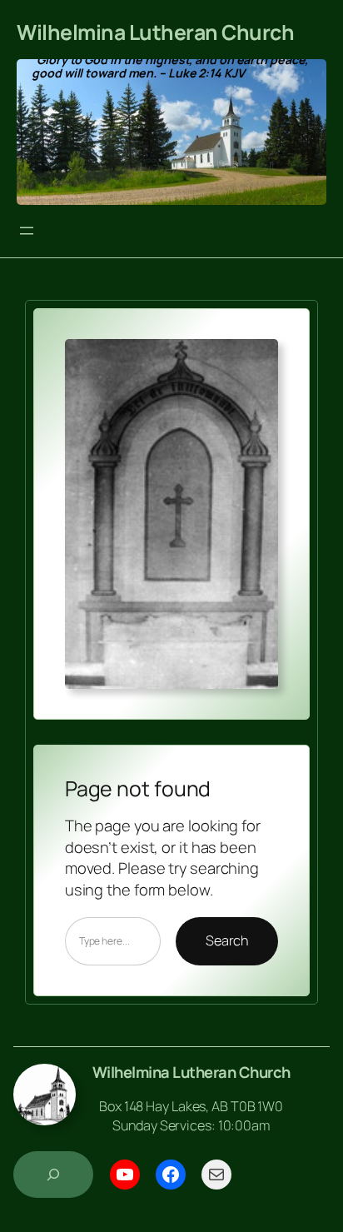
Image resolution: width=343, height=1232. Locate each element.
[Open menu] (27, 231)
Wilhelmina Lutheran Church (155, 31)
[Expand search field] (53, 1174)
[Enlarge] (256, 360)
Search (227, 940)
